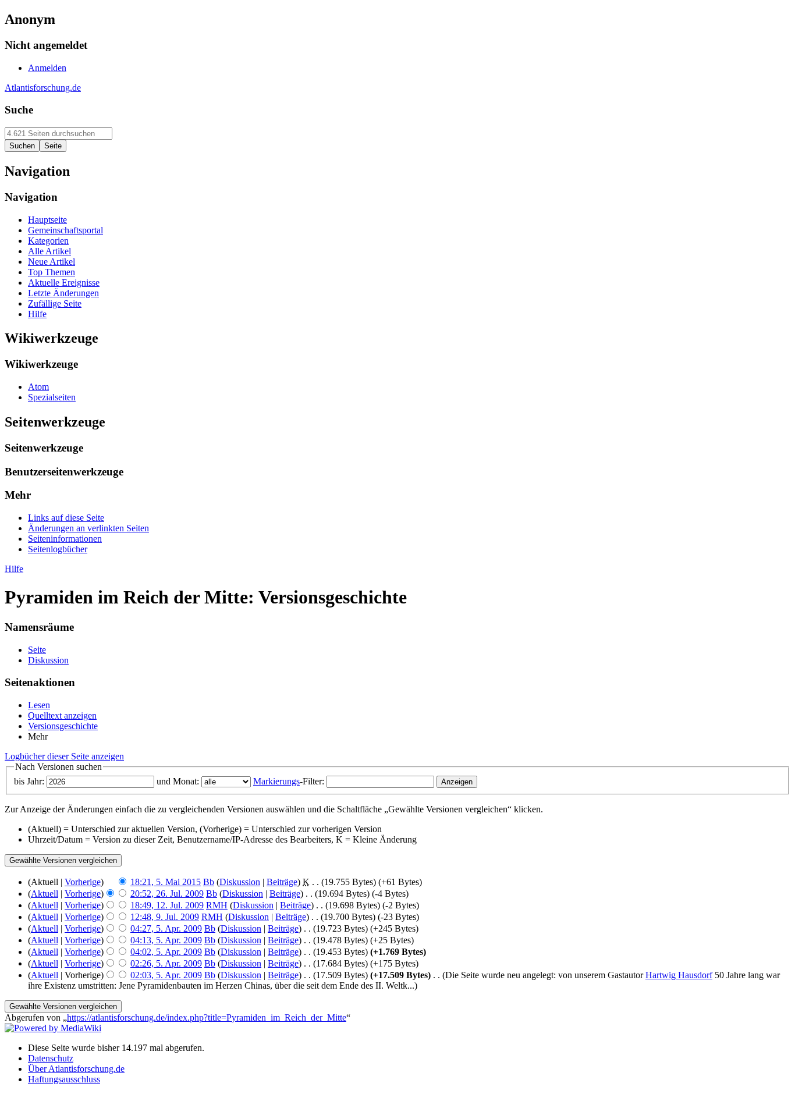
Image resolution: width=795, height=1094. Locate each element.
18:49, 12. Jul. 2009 (167, 905)
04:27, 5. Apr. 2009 (166, 928)
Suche (19, 110)
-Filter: (288, 781)
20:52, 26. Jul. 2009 (167, 893)
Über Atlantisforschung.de (76, 1069)
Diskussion (239, 882)
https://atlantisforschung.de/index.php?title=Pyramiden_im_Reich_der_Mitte (206, 1017)
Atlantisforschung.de (43, 88)
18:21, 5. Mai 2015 (165, 882)
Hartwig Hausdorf (678, 975)
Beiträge (282, 882)
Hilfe (14, 569)
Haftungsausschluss (64, 1079)
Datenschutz (50, 1058)
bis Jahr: (29, 781)
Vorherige (83, 882)
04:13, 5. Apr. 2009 (166, 940)
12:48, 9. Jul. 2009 (164, 917)
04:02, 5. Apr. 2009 (166, 952)
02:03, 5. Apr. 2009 (166, 975)
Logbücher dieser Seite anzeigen (64, 756)
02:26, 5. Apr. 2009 (166, 963)
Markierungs (276, 781)
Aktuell (44, 893)
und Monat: (178, 781)
